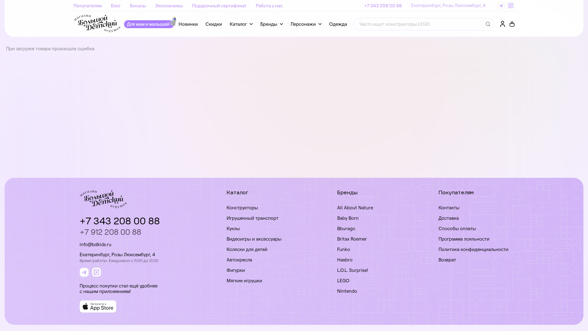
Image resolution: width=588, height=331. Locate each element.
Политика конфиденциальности (473, 249)
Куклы (233, 228)
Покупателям (88, 6)
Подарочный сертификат (219, 6)
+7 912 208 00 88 (110, 232)
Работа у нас (269, 6)
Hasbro (344, 260)
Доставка (449, 218)
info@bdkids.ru (95, 244)
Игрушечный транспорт (252, 218)
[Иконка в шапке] (512, 24)
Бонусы (138, 6)
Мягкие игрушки (244, 280)
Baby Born (348, 218)
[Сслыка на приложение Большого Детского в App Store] (98, 306)
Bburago (346, 228)
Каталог (238, 24)
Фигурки (236, 270)
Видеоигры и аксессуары (254, 239)
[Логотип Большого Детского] (97, 24)
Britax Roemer (352, 239)
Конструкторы (242, 208)
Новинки (188, 24)
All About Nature (355, 208)
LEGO (343, 280)
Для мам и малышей (148, 24)
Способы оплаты (457, 228)
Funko (343, 249)
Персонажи (303, 24)
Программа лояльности (464, 239)
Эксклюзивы (169, 6)
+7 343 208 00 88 (383, 6)
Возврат (447, 260)
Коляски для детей (247, 249)
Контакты (449, 208)
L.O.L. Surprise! (352, 270)
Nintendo (347, 291)
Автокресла (239, 260)
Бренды (268, 24)
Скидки (213, 24)
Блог (116, 6)
